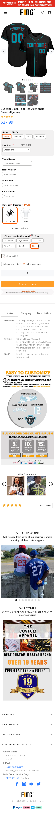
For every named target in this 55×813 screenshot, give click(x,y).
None (34, 246)
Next (51, 51)
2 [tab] (24, 80)
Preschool (40, 136)
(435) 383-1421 (13, 778)
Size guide (26, 145)
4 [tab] (28, 80)
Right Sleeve (23, 240)
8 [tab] (39, 600)
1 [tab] (22, 80)
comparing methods (19, 228)
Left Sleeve (8, 240)
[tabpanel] (27, 50)
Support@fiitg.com (14, 766)
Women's (18, 136)
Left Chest (37, 240)
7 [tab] (35, 600)
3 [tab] (26, 80)
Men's (6, 136)
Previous (3, 51)
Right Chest (9, 246)
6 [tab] (32, 80)
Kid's (29, 136)
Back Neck (23, 246)
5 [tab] (30, 80)
